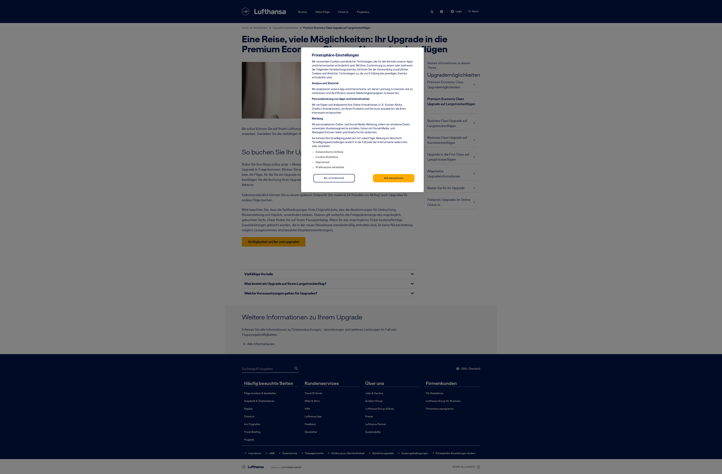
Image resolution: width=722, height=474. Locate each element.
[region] (362, 119)
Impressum (323, 162)
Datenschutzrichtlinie (329, 151)
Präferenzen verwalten (330, 167)
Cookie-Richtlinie (327, 157)
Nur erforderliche (334, 178)
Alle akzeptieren (393, 178)
